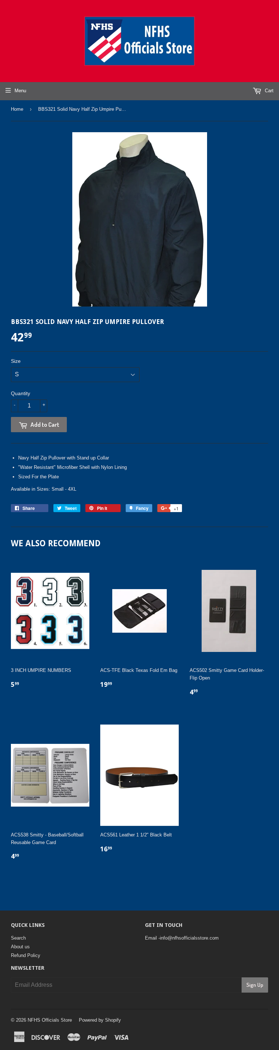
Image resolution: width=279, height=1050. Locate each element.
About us (20, 946)
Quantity (20, 393)
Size (16, 361)
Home (17, 109)
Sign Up (254, 984)
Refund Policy (25, 955)
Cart (268, 90)
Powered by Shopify (100, 1020)
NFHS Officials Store (50, 1020)
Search (18, 938)
